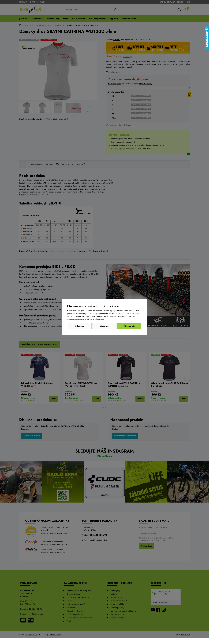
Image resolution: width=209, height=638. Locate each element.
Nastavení (104, 326)
